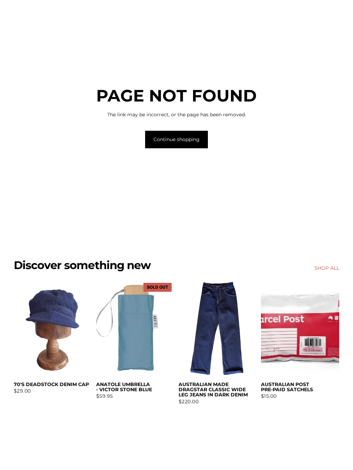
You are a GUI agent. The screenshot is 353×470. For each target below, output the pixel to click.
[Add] (81, 367)
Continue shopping (176, 139)
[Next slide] (249, 329)
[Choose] (246, 367)
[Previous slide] (186, 329)
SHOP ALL (326, 268)
